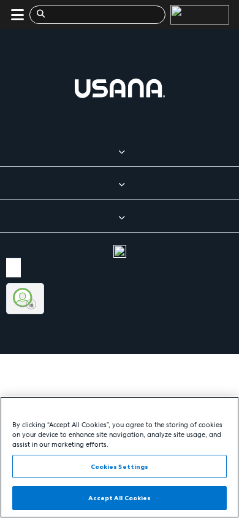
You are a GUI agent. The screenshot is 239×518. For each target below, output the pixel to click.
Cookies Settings (120, 466)
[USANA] (197, 15)
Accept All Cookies (119, 497)
